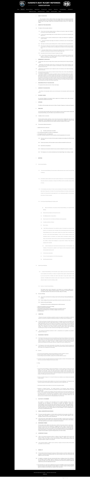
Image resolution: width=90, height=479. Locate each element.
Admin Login (66, 477)
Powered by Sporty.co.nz (25, 477)
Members (45, 477)
